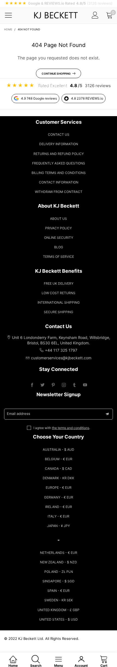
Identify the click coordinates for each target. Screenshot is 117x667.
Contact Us (58, 134)
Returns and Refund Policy (58, 154)
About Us (58, 219)
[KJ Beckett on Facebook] (32, 385)
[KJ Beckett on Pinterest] (53, 385)
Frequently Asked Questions (58, 163)
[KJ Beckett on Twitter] (42, 385)
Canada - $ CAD (58, 468)
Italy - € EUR (58, 516)
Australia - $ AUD (58, 449)
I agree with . (61, 428)
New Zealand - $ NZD (58, 562)
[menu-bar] (12, 15)
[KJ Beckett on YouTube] (85, 385)
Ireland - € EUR (58, 507)
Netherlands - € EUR (58, 553)
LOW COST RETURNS (58, 293)
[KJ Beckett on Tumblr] (74, 385)
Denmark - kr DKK (58, 478)
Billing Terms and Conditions (59, 173)
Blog (58, 247)
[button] (107, 414)
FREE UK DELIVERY (58, 283)
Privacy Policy (58, 228)
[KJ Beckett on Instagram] (63, 385)
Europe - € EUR (59, 487)
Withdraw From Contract (58, 192)
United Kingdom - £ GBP (58, 610)
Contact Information (58, 182)
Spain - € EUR (58, 591)
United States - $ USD (58, 619)
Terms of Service (58, 257)
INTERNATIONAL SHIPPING (59, 302)
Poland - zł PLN (58, 572)
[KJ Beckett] (55, 15)
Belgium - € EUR (58, 459)
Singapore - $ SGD (58, 581)
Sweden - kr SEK (58, 600)
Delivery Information (58, 144)
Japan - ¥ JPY (58, 526)
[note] (58, 3)
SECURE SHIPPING (58, 312)
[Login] (95, 15)
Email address (18, 413)
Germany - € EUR (58, 497)
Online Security (58, 238)
